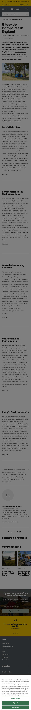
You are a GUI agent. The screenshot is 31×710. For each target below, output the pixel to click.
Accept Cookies (15, 707)
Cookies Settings (15, 698)
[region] (15, 692)
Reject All (15, 703)
